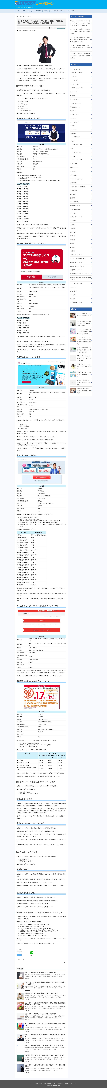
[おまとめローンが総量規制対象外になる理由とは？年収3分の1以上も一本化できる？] (20, 985)
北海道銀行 (73, 228)
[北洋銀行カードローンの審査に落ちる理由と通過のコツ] (73, 371)
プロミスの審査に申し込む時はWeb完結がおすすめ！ (84, 314)
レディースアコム (76, 152)
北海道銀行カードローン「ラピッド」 (80, 273)
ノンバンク (74, 76)
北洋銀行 (72, 224)
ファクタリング (74, 122)
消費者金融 (38, 11)
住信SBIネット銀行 (75, 209)
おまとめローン (61, 28)
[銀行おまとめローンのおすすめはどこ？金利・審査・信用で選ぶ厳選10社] (20, 1026)
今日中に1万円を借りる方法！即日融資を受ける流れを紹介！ (84, 382)
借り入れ (62, 11)
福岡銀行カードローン (76, 262)
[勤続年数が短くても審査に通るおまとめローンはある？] (20, 996)
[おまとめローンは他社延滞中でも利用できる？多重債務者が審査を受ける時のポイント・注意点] (20, 1006)
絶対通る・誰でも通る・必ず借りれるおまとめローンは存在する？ (44, 1055)
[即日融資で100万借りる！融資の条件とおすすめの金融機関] (73, 387)
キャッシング (54, 11)
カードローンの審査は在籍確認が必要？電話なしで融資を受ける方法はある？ (80, 47)
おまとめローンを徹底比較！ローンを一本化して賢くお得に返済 (44, 1045)
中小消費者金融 (76, 137)
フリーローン (73, 92)
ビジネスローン (74, 114)
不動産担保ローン (75, 107)
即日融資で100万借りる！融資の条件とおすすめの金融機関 (84, 391)
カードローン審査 (20, 11)
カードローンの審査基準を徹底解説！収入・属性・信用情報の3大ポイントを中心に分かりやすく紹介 (80, 39)
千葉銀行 (72, 239)
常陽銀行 (72, 235)
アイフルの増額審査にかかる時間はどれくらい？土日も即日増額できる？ (84, 350)
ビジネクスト (73, 182)
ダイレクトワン (74, 175)
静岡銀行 (72, 247)
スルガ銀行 (73, 220)
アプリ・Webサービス (76, 302)
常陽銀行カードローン (76, 270)
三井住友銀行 (73, 190)
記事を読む (27, 978)
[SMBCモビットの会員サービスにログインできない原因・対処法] (73, 354)
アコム (72, 148)
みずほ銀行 (73, 194)
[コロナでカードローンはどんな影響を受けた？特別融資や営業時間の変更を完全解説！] (73, 336)
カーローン (73, 118)
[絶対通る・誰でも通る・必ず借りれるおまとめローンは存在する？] (20, 1058)
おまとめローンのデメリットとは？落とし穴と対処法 (40, 1014)
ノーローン (73, 171)
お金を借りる (70, 11)
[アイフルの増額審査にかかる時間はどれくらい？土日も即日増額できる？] (73, 346)
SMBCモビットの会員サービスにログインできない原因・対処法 (84, 358)
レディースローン (76, 80)
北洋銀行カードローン (76, 254)
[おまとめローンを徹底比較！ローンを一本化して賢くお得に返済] (20, 1048)
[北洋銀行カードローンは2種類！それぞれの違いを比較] (73, 363)
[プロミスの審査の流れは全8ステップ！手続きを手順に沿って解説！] (73, 320)
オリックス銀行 (74, 201)
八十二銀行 (73, 232)
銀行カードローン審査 (77, 87)
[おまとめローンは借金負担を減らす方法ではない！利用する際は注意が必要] (20, 1068)
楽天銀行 (72, 198)
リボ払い (72, 126)
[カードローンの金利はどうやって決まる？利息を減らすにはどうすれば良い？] (73, 328)
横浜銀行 (72, 251)
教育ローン (73, 110)
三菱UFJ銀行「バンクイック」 (78, 186)
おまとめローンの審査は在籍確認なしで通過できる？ (40, 972)
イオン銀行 (73, 213)
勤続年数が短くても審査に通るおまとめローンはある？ (41, 993)
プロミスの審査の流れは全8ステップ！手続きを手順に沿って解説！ (84, 323)
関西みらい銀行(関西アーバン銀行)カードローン (80, 278)
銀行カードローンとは (77, 72)
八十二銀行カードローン (76, 283)
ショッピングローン (75, 103)
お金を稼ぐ (73, 294)
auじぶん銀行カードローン (77, 266)
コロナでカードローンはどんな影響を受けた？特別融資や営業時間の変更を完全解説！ (84, 341)
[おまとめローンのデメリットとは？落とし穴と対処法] (20, 1016)
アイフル (72, 156)
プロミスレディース (77, 144)
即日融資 (46, 11)
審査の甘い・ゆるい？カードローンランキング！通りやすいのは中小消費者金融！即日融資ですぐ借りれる (80, 23)
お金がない (30, 11)
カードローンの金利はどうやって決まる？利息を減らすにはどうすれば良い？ (84, 331)
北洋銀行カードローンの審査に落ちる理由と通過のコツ (84, 374)
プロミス (72, 141)
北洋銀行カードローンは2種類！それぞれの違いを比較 (84, 366)
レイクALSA (73, 163)
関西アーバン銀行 (75, 205)
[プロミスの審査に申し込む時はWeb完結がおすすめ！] (73, 312)
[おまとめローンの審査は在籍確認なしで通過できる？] (20, 975)
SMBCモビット (74, 167)
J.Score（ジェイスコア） (77, 179)
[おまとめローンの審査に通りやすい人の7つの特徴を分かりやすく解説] (20, 1037)
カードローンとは (75, 69)
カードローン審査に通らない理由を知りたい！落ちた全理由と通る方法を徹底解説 (80, 31)
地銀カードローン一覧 (76, 217)
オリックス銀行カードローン (78, 258)
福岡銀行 (72, 243)
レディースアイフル (77, 159)
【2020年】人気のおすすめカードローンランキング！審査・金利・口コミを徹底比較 (80, 56)
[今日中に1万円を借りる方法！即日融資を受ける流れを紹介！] (73, 379)
